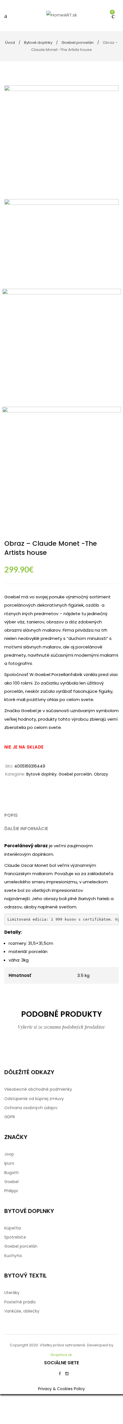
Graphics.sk (61, 1354)
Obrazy (101, 774)
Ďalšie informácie (26, 828)
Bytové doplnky (38, 42)
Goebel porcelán (77, 42)
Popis (11, 815)
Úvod (10, 42)
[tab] (61, 815)
